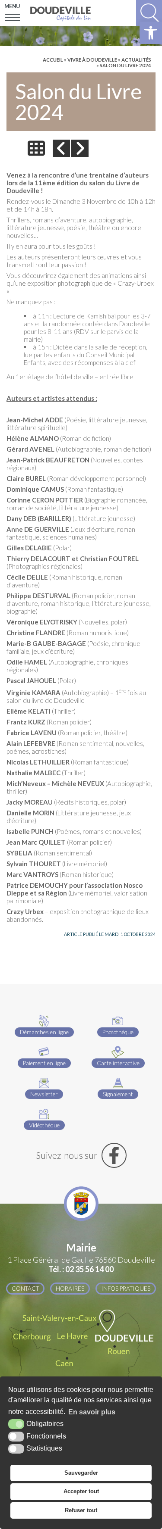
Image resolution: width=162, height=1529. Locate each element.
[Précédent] (61, 148)
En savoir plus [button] (91, 1412)
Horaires (70, 1288)
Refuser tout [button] (81, 1510)
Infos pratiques (125, 1288)
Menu (12, 6)
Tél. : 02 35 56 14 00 (81, 1269)
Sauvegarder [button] (81, 1473)
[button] (151, 33)
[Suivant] (80, 148)
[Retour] (36, 148)
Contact (25, 1288)
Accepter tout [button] (81, 1491)
